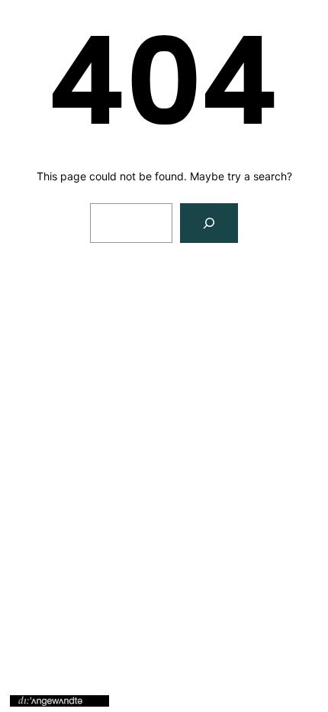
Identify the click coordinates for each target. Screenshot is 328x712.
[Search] (209, 223)
